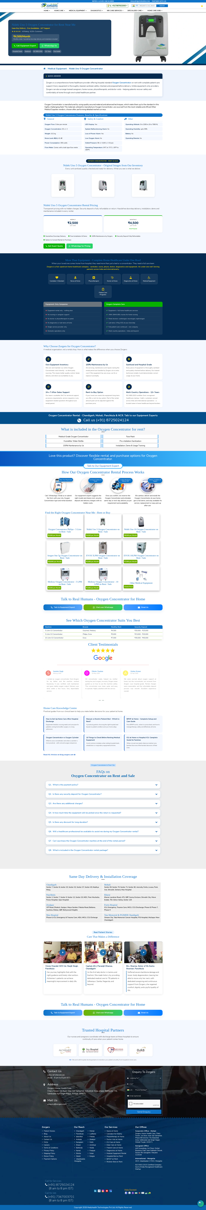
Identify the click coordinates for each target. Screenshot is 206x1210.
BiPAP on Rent (112, 1159)
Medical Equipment (77, 11)
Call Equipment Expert (26, 45)
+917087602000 (119, 6)
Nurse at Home (112, 1131)
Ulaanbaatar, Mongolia (79, 1160)
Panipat (92, 1150)
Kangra (92, 1156)
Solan (91, 1153)
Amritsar (92, 1145)
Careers (47, 1145)
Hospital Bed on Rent (115, 1156)
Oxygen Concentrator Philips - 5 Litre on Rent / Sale (64, 530)
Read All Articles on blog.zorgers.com (58, 755)
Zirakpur (92, 1139)
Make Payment (130, 1190)
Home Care (59, 11)
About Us (47, 1136)
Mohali (91, 1131)
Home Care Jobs (154, 11)
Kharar (78, 1145)
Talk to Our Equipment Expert (103, 465)
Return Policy (49, 1156)
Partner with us (159, 1)
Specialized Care (134, 11)
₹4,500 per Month (92, 535)
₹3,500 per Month (54, 588)
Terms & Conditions (51, 1148)
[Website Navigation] (44, 68)
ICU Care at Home (113, 1142)
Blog (45, 1134)
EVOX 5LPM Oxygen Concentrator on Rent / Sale (103, 556)
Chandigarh (80, 1131)
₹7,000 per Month (130, 562)
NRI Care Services (114, 11)
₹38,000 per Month (54, 562)
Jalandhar (79, 1136)
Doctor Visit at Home (114, 1139)
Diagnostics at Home (114, 1150)
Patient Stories (49, 1131)
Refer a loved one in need (103, 1)
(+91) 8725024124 (112, 420)
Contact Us (48, 1139)
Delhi (91, 1142)
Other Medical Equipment (141, 583)
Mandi (78, 1156)
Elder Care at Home (114, 1145)
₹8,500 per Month (130, 535)
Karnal (78, 1150)
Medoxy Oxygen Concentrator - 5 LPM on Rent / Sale (65, 583)
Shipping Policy (49, 1153)
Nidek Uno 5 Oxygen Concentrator (85, 68)
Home (46, 11)
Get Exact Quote (55, 246)
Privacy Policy (49, 1150)
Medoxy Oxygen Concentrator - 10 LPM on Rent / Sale (103, 583)
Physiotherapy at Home (115, 1136)
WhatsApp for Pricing (80, 246)
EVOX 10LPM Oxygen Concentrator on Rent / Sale (141, 556)
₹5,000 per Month (54, 535)
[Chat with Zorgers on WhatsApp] (200, 1203)
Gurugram (79, 1142)
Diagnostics (96, 11)
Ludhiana (92, 1134)
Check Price (128, 587)
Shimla (78, 1153)
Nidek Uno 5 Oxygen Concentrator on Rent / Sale (103, 530)
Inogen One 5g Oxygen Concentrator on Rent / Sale (65, 556)
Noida (91, 1148)
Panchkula (79, 1134)
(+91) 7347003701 (60, 1198)
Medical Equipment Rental (116, 1153)
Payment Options (50, 1159)
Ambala (79, 1139)
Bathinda (79, 1148)
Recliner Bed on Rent (114, 1162)
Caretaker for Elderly (114, 1134)
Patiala (92, 1136)
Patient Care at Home (115, 1148)
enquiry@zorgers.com (140, 1)
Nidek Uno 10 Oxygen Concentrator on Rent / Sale (141, 530)
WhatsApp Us (50, 45)
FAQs (46, 1142)
